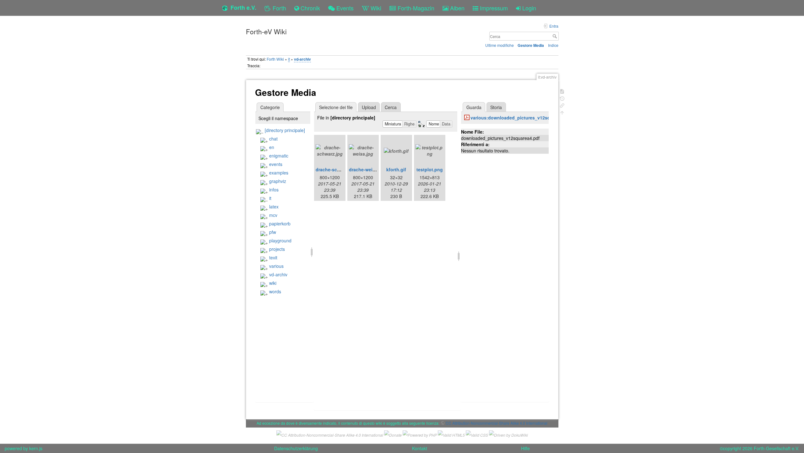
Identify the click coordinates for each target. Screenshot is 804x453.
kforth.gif (396, 169)
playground (280, 240)
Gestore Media (531, 45)
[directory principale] (285, 130)
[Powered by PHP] (420, 434)
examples (278, 172)
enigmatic (278, 155)
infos (274, 189)
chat (273, 138)
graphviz (277, 181)
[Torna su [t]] (562, 112)
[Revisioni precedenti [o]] (562, 98)
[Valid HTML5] (451, 434)
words (275, 291)
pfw (272, 232)
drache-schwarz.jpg (337, 169)
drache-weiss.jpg (367, 169)
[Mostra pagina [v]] (562, 90)
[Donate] (393, 434)
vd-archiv (302, 59)
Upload (369, 107)
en (271, 147)
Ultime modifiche (499, 45)
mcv (273, 215)
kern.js (35, 448)
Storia (496, 107)
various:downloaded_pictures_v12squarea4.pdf (521, 117)
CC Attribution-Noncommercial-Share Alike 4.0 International (496, 423)
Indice (553, 45)
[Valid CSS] (477, 434)
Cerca (555, 36)
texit (273, 257)
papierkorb (280, 223)
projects (277, 249)
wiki (272, 283)
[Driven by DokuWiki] (508, 434)
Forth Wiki (275, 59)
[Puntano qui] (562, 104)
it (289, 59)
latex (274, 206)
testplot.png (429, 169)
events (275, 164)
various (276, 266)
